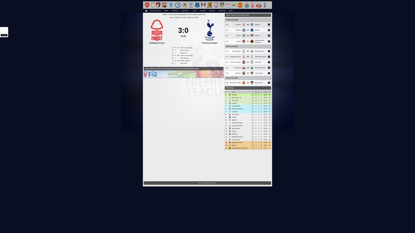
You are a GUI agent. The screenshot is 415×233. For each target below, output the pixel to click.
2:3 (248, 35)
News (166, 11)
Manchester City (259, 51)
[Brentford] (164, 3)
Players (203, 11)
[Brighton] (171, 3)
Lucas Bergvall (184, 58)
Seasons (212, 11)
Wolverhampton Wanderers (240, 148)
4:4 (248, 83)
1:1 (248, 73)
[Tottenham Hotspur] (264, 3)
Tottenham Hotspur (260, 56)
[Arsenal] (147, 3)
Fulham (257, 35)
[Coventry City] (184, 3)
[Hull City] (210, 3)
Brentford (238, 73)
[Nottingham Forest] (252, 3)
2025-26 (177, 17)
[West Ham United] (243, 61)
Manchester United (235, 82)
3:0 (248, 57)
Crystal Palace (236, 51)
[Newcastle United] (247, 3)
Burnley (238, 35)
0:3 (248, 51)
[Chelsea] (178, 3)
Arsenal (238, 41)
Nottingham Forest (235, 56)
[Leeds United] (222, 3)
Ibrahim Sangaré (185, 60)
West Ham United (236, 62)
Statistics (185, 11)
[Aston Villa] (153, 3)
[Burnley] (243, 34)
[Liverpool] (228, 3)
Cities (231, 11)
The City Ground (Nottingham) (177, 14)
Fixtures (175, 11)
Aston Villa (258, 62)
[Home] (146, 10)
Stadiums (221, 11)
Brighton (257, 24)
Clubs (194, 11)
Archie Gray (183, 53)
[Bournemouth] (158, 3)
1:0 (248, 68)
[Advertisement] (248, 165)
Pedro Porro (183, 63)
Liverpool (238, 24)
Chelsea (238, 30)
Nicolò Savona (184, 50)
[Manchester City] (233, 3)
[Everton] (197, 3)
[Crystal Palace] (191, 3)
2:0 (248, 24)
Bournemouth (259, 82)
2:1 (248, 41)
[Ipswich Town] (216, 3)
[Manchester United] (240, 3)
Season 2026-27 (156, 11)
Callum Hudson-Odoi (186, 48)
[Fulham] (203, 3)
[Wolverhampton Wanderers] (252, 40)
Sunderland (237, 67)
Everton (257, 30)
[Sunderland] (259, 3)
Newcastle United (260, 67)
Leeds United (259, 73)
